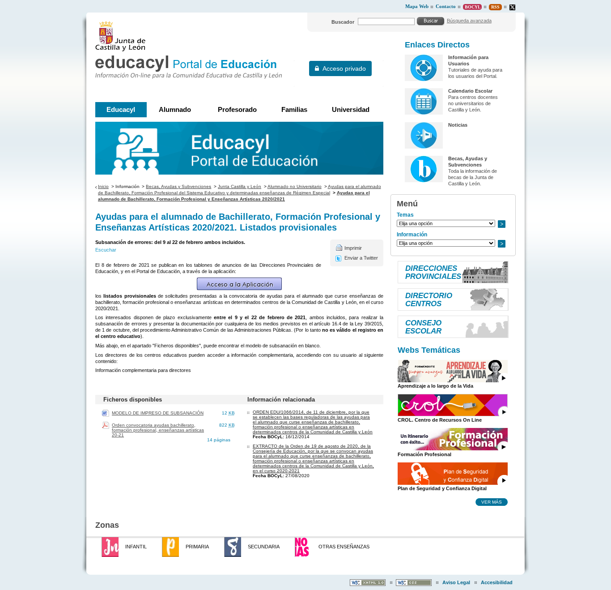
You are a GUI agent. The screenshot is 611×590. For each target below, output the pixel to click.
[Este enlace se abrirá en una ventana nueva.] (512, 7)
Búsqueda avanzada (469, 20)
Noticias (457, 125)
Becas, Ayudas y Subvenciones (178, 186)
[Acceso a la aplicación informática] (239, 284)
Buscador (342, 22)
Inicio (103, 186)
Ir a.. (501, 224)
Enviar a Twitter (361, 258)
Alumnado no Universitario (294, 186)
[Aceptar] (431, 21)
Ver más (491, 501)
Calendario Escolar (470, 91)
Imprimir (353, 248)
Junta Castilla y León (239, 186)
